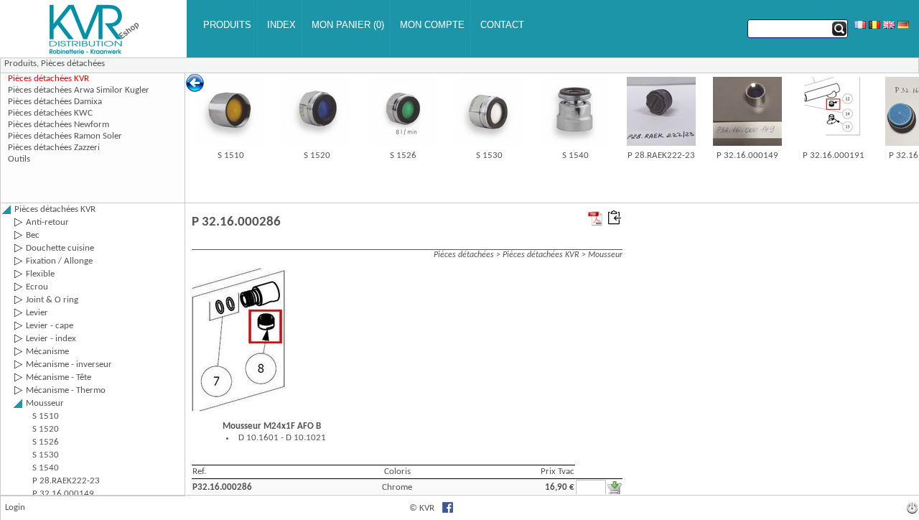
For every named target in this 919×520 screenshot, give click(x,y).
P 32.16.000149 (747, 155)
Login (15, 507)
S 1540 (575, 155)
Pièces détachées (73, 63)
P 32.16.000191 (833, 155)
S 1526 (403, 155)
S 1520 (317, 155)
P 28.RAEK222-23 (661, 155)
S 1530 (489, 155)
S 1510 (231, 155)
